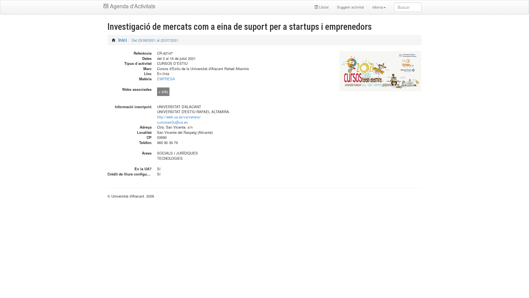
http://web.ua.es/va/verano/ (179, 116)
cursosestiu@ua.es (172, 122)
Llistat (323, 7)
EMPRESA (166, 78)
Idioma (377, 7)
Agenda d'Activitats (132, 6)
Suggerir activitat (350, 7)
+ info (163, 91)
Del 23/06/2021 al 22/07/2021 (155, 40)
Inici (122, 40)
